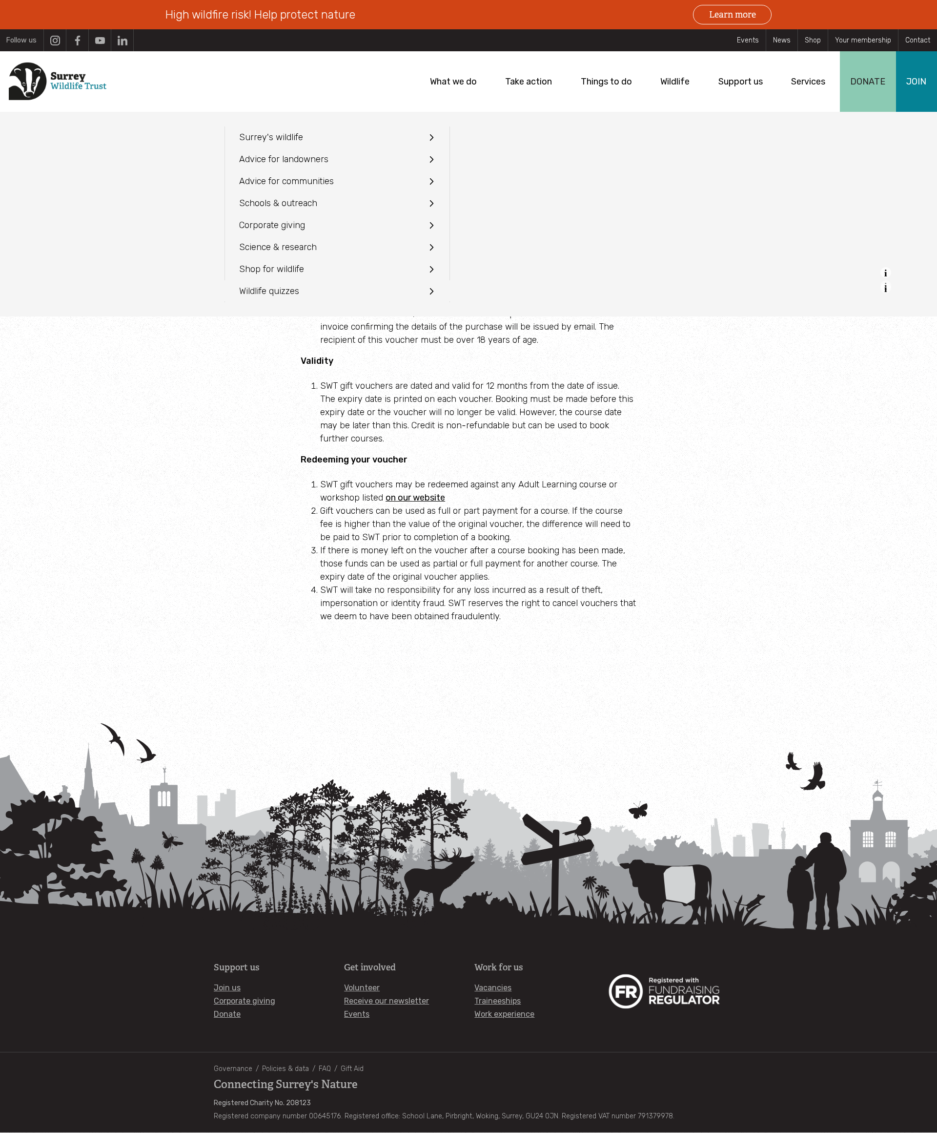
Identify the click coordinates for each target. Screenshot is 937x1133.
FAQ (325, 1069)
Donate (227, 1014)
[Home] (57, 81)
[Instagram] (55, 40)
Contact (917, 40)
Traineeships (497, 1001)
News (782, 40)
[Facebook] (77, 40)
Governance (233, 1069)
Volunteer (362, 987)
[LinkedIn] (122, 40)
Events (748, 40)
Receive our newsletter (386, 1001)
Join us (227, 987)
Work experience (504, 1014)
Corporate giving (244, 1001)
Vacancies (492, 987)
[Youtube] (100, 40)
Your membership (863, 40)
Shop (813, 40)
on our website (415, 497)
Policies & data (285, 1069)
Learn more (732, 14)
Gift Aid (352, 1069)
